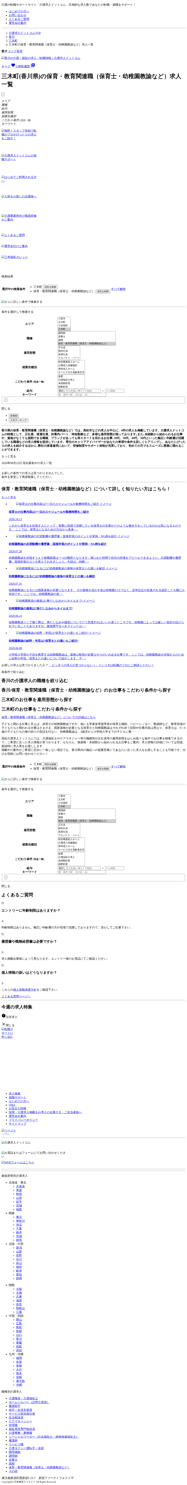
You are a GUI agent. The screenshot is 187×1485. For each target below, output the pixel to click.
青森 (19, 1190)
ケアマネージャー (20, 1421)
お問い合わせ (17, 15)
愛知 (19, 1274)
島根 (19, 1331)
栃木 (19, 1232)
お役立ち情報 (17, 1108)
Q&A (12, 1104)
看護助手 (14, 1406)
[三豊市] (64, 318)
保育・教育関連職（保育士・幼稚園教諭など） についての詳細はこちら (48, 717)
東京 (19, 1217)
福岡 (19, 1358)
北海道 (20, 1186)
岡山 (19, 1319)
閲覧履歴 (26, 66)
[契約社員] (69, 351)
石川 (19, 1259)
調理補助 (14, 1452)
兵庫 (19, 1296)
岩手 (19, 1201)
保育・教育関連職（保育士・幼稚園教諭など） (39, 1467)
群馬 (19, 1240)
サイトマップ (17, 1123)
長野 (19, 1255)
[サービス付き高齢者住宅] (71, 372)
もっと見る (8, 456)
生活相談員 (16, 1417)
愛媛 (19, 1342)
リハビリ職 (16, 1444)
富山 (19, 1263)
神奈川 (20, 1220)
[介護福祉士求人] (71, 380)
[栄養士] (87, 336)
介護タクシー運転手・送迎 (26, 1448)
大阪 (19, 1289)
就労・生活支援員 (20, 1409)
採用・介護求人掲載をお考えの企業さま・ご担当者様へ (45, 1112)
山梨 (19, 1251)
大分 (19, 1369)
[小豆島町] (64, 325)
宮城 (19, 1205)
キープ (9, 66)
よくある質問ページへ (16, 996)
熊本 (19, 1373)
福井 (19, 1266)
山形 (19, 1197)
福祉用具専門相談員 (22, 1429)
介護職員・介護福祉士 (23, 1398)
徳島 (19, 1346)
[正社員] (69, 347)
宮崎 (19, 1377)
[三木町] (64, 329)
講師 (12, 1463)
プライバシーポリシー (23, 1119)
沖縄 (19, 1384)
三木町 (13, 40)
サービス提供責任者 (22, 1413)
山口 (19, 1335)
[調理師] (87, 333)
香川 (12, 36)
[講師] (87, 340)
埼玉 (19, 1224)
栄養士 (13, 1459)
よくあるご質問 (19, 19)
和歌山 (20, 1308)
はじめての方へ (19, 11)
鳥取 (19, 1327)
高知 (19, 1350)
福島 (19, 1209)
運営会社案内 (17, 22)
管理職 (13, 1425)
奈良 (19, 1304)
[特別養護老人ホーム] (71, 362)
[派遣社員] (69, 354)
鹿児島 (20, 1381)
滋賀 (19, 1300)
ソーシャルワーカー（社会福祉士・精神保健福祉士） (44, 1436)
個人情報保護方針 (25, 989)
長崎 (19, 1365)
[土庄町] (64, 322)
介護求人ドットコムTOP (25, 33)
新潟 (19, 1247)
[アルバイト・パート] (69, 358)
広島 (19, 1323)
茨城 (19, 1236)
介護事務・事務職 (20, 1432)
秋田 (19, 1194)
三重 (19, 1312)
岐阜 (19, 1270)
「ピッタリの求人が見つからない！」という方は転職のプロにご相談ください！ (101, 665)
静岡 (19, 1278)
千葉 (19, 1228)
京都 (19, 1292)
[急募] (71, 376)
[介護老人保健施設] (71, 365)
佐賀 (19, 1361)
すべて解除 (118, 289)
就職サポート (17, 1097)
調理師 (13, 1455)
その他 (13, 1471)
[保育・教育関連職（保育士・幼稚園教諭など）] (87, 343)
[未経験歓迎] (71, 383)
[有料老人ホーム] (71, 369)
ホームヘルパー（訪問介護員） (29, 1402)
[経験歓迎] (71, 387)
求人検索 (14, 1093)
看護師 (13, 1440)
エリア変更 (15, 51)
